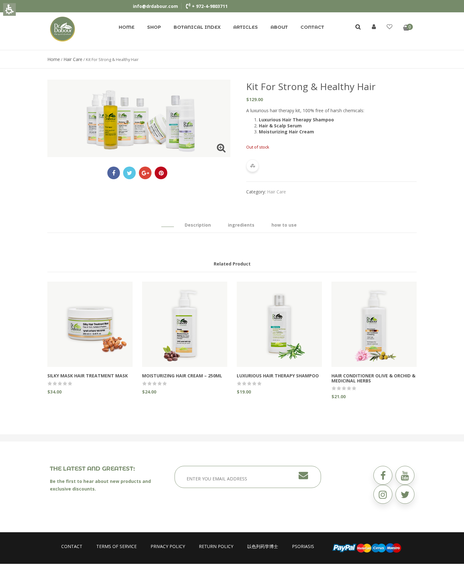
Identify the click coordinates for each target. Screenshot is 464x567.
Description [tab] (198, 225)
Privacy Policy (168, 546)
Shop (154, 27)
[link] (62, 29)
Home (126, 27)
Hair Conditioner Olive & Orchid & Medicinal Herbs (373, 378)
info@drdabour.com (155, 6)
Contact (312, 27)
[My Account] (374, 26)
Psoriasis (303, 546)
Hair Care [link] (72, 59)
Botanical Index (197, 27)
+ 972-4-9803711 (210, 6)
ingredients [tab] (241, 225)
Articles (245, 27)
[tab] (167, 222)
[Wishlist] (389, 26)
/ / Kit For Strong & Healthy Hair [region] (93, 59)
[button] (405, 494)
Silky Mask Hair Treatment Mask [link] (87, 376)
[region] (232, 59)
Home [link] (53, 59)
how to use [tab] (284, 225)
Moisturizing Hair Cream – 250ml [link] (182, 376)
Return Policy (216, 546)
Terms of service (116, 546)
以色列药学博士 (262, 546)
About (279, 27)
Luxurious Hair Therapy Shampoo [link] (278, 376)
